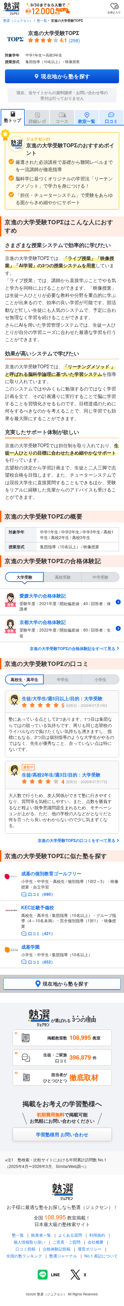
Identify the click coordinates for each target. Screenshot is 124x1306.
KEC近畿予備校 (37, 907)
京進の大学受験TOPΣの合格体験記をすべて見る (72, 648)
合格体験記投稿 (56, 1249)
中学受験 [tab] (100, 577)
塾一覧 (42, 20)
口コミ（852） (41, 962)
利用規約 (97, 1235)
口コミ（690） (41, 894)
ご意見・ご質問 (66, 1242)
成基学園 (30, 946)
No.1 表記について (101, 1255)
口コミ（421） (41, 933)
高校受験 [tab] (63, 577)
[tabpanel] (62, 615)
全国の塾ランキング (24, 1255)
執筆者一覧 (41, 1235)
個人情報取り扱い (29, 1242)
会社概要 (95, 1242)
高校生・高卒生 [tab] (24, 679)
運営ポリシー (90, 1249)
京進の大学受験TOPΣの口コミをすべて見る (76, 840)
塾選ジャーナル (63, 1255)
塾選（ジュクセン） (18, 20)
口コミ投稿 (25, 1249)
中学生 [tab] (63, 679)
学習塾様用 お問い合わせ (62, 1134)
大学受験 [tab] (24, 577)
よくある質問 (70, 1235)
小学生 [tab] (100, 679)
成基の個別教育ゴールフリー (51, 873)
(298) (74, 40)
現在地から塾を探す (65, 76)
